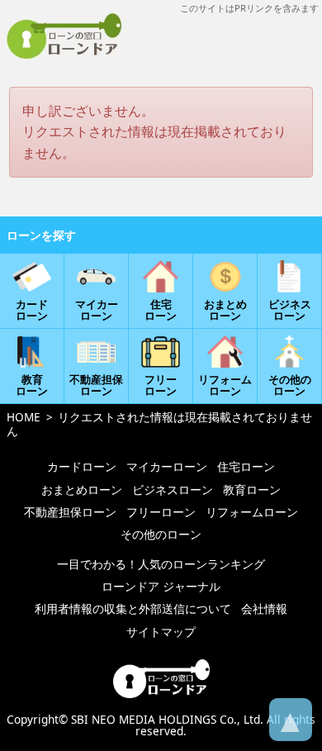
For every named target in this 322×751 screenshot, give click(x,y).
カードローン (81, 466)
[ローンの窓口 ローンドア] (161, 695)
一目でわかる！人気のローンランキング (161, 564)
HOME (23, 417)
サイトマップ (161, 631)
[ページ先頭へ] (291, 720)
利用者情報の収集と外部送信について (133, 608)
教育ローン (252, 489)
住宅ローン (246, 466)
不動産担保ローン (70, 512)
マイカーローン (166, 466)
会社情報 (264, 608)
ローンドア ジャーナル (161, 586)
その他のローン (161, 534)
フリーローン (161, 512)
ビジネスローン (172, 489)
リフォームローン (252, 512)
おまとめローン (81, 489)
